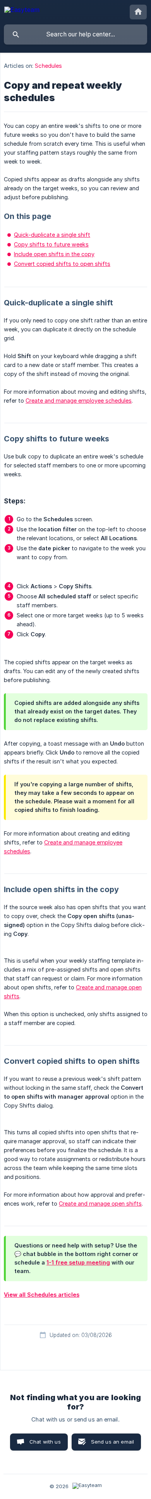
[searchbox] (75, 34)
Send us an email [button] (112, 1442)
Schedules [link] (48, 65)
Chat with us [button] (45, 1442)
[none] (21, 11)
